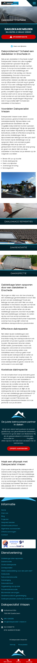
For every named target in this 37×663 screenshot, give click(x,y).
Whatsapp (29, 662)
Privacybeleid (22, 645)
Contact (4, 535)
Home (3, 510)
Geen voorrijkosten (19, 46)
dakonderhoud (20, 438)
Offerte (18, 662)
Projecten (5, 519)
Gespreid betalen (8, 522)
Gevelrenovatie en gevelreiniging (13, 596)
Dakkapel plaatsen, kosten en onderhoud (17, 599)
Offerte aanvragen (8, 532)
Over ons (4, 513)
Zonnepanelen (6, 568)
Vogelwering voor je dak (10, 586)
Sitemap (12, 645)
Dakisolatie (5, 574)
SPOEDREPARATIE (20, 37)
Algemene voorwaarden (10, 529)
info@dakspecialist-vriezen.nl (17, 488)
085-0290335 (8, 662)
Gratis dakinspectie (8, 565)
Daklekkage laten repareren (12, 558)
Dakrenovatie (6, 561)
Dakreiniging (6, 580)
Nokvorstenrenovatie (9, 577)
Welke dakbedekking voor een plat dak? (16, 571)
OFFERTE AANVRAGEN (18, 448)
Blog (3, 516)
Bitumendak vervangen (10, 592)
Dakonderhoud (7, 583)
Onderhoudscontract (9, 525)
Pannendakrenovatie (9, 589)
